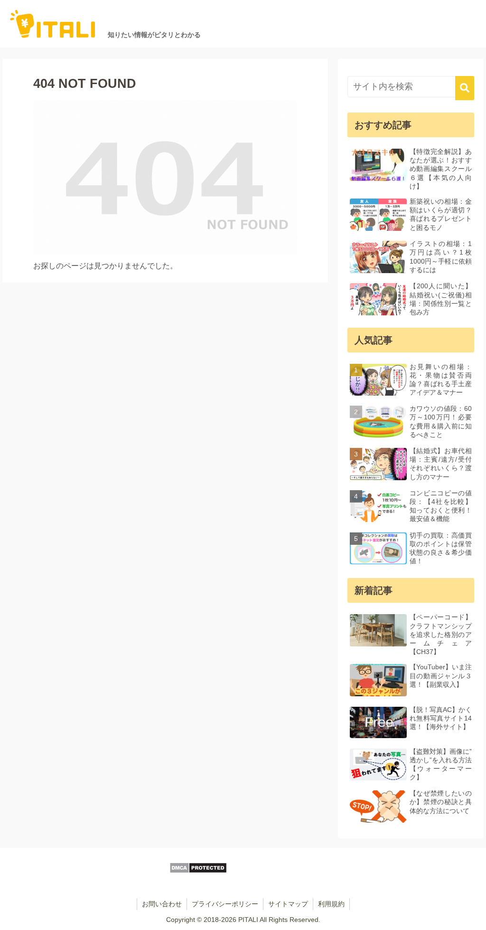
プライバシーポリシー (225, 904)
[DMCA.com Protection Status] (198, 871)
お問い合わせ (162, 904)
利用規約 (331, 904)
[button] (464, 88)
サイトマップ (288, 904)
